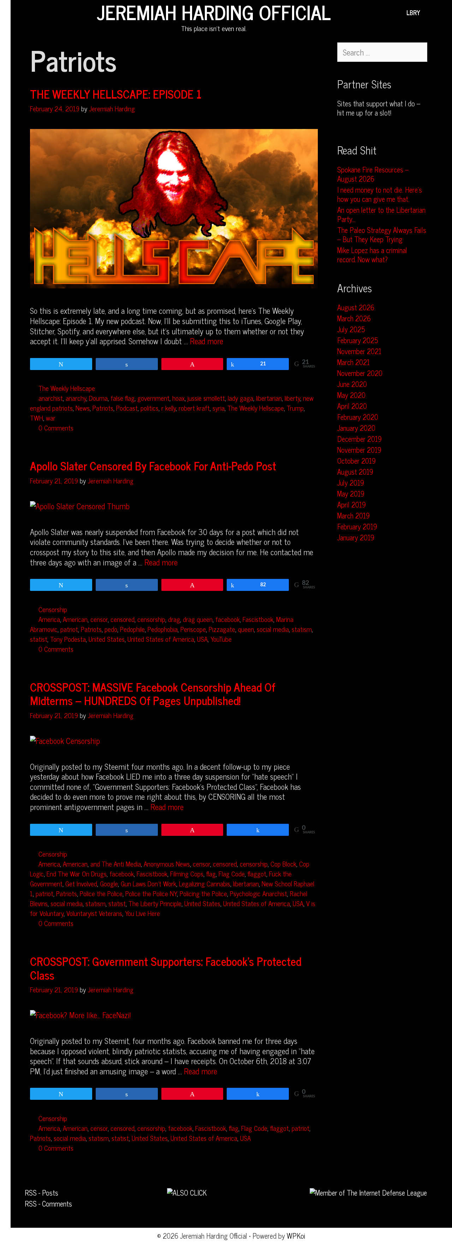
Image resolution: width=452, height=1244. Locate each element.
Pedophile (132, 628)
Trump (295, 407)
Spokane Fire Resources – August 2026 (373, 174)
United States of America (160, 638)
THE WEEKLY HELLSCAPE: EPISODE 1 (116, 93)
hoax (178, 397)
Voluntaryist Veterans (94, 913)
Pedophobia (163, 628)
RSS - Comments (48, 1203)
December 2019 (359, 439)
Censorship (52, 609)
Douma (98, 397)
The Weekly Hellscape (66, 387)
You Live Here (142, 913)
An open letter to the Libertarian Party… (381, 214)
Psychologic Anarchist (258, 893)
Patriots (103, 407)
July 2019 (350, 482)
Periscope (193, 628)
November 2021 (359, 351)
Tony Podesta (68, 638)
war (50, 417)
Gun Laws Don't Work (148, 883)
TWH (36, 417)
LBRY (413, 12)
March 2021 (353, 362)
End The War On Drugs (77, 873)
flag (211, 873)
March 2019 (353, 515)
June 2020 (352, 384)
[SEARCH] (430, 12)
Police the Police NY (151, 893)
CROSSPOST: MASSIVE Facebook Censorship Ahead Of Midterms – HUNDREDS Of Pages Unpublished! (152, 693)
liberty (292, 397)
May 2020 (351, 395)
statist (38, 638)
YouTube (221, 638)
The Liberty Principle (155, 903)
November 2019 (359, 450)
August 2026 (355, 307)
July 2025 (351, 329)
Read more (206, 340)
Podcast (127, 407)
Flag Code (232, 873)
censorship (151, 619)
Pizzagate (222, 628)
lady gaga (240, 397)
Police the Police (101, 893)
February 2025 (357, 340)
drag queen (198, 619)
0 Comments (55, 427)
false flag (123, 397)
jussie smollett (206, 397)
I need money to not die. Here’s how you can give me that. (379, 194)
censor (99, 619)
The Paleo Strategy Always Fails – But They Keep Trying (381, 234)
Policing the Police (203, 893)
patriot (69, 628)
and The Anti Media (115, 863)
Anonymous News (167, 863)
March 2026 (354, 318)
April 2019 (351, 504)
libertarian (269, 397)
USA (202, 638)
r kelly (168, 407)
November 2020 (359, 373)
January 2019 (355, 537)
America (49, 619)
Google (109, 883)
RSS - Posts (41, 1192)
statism (302, 628)
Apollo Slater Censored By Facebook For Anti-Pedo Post (153, 465)
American (75, 619)
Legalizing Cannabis (204, 883)
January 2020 (356, 428)
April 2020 (352, 406)
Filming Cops (186, 873)
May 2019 (350, 493)
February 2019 (357, 526)
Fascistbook (258, 619)
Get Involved (81, 883)
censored (123, 619)
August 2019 (355, 471)
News (83, 407)
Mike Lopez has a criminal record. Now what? (372, 254)
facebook (227, 619)
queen (246, 628)
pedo (111, 628)
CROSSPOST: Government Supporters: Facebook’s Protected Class (165, 968)
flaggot (257, 873)
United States (107, 638)
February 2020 (357, 417)
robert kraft (194, 407)
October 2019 (356, 460)
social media (273, 628)
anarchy (76, 397)
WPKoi (296, 1236)
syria (219, 407)
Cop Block (283, 863)
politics (150, 407)
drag (174, 619)
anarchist (50, 397)
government (153, 397)
